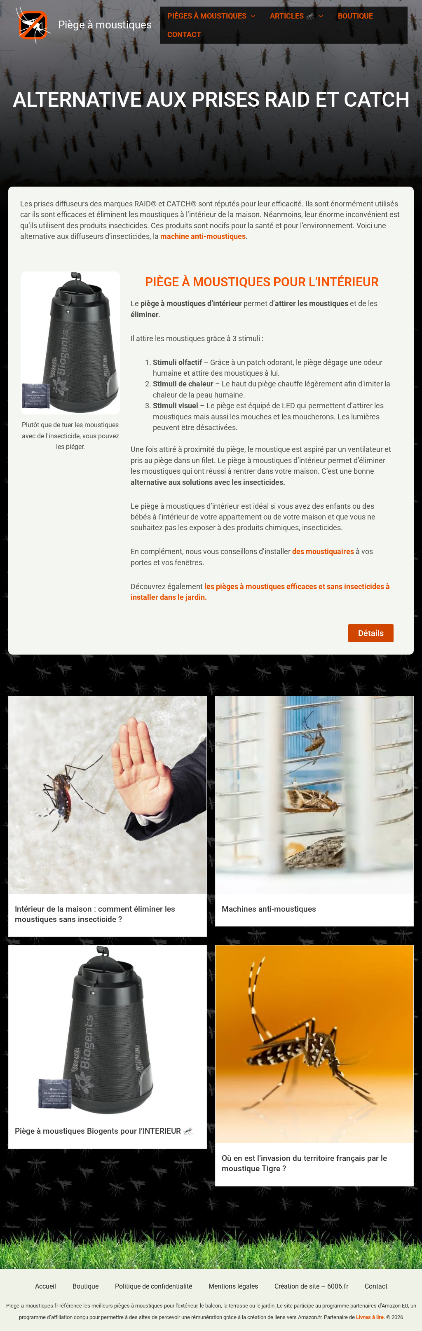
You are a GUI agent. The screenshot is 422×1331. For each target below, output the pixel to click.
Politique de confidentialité (153, 1286)
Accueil (45, 1286)
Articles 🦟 (292, 16)
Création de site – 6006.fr (311, 1286)
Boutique (355, 16)
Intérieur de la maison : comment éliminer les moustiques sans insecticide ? (95, 914)
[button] (250, 16)
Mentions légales (233, 1286)
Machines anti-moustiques (269, 909)
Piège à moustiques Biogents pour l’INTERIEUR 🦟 (104, 1131)
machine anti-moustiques (203, 236)
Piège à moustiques (105, 25)
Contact (184, 34)
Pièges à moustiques (206, 16)
